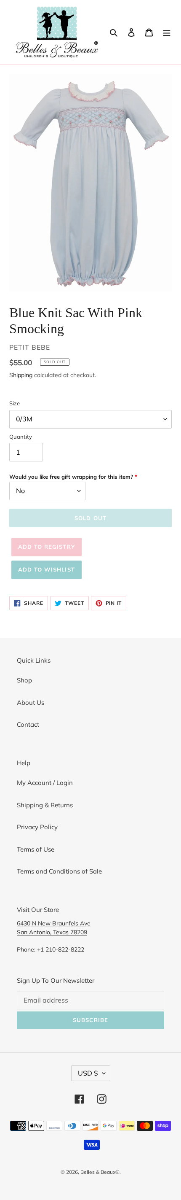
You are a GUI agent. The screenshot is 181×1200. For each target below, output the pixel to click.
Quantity (20, 436)
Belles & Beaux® (100, 1172)
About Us (30, 702)
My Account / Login (45, 783)
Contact (28, 724)
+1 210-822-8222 (60, 949)
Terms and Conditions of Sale (59, 871)
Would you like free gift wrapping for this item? (71, 476)
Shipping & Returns (45, 805)
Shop (24, 680)
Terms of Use (35, 849)
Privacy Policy (37, 827)
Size (14, 403)
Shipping (20, 374)
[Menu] (167, 32)
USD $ (88, 1073)
